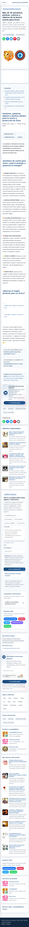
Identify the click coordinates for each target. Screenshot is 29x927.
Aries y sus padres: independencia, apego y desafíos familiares (18, 775)
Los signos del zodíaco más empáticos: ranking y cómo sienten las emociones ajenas (17, 455)
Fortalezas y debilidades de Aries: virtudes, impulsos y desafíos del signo (16, 811)
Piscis (16, 380)
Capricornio (7, 380)
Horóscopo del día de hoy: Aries (11, 648)
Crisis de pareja (8, 519)
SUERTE (19, 137)
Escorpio (15, 378)
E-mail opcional (7, 547)
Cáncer (22, 376)
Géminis (17, 376)
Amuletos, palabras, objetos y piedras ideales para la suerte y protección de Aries (14, 92)
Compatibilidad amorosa (10, 515)
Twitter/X (7, 622)
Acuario (12, 380)
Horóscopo (10, 408)
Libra (11, 378)
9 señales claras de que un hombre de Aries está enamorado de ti (18, 762)
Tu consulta (6, 526)
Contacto (8, 924)
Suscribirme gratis (14, 402)
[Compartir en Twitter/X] (11, 38)
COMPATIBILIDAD (9, 137)
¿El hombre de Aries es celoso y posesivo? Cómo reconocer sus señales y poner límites (17, 800)
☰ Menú (4, 2)
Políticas (3, 924)
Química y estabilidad (10, 523)
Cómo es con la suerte (8, 412)
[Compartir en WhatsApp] (3, 38)
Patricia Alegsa (10, 34)
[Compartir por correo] (18, 38)
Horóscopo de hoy (14, 881)
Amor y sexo (12, 896)
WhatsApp (7, 626)
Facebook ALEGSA (17, 622)
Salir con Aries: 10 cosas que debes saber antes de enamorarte (16, 846)
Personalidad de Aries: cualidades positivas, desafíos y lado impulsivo (17, 835)
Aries (9, 376)
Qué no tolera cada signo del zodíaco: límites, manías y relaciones (16, 433)
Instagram (21, 618)
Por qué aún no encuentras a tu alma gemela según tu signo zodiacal (17, 468)
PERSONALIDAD (9, 134)
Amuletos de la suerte (21, 408)
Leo (5, 378)
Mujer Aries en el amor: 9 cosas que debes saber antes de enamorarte (17, 478)
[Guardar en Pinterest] (14, 38)
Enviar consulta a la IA (14, 569)
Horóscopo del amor (14, 739)
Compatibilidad (13, 889)
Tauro (13, 376)
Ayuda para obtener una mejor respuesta (13, 574)
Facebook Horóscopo (10, 618)
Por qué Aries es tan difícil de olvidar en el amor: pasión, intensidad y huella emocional (17, 788)
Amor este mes (20, 523)
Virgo (7, 378)
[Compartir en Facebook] (7, 38)
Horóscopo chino (13, 747)
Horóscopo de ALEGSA (20, 2)
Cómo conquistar (18, 519)
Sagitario (20, 378)
